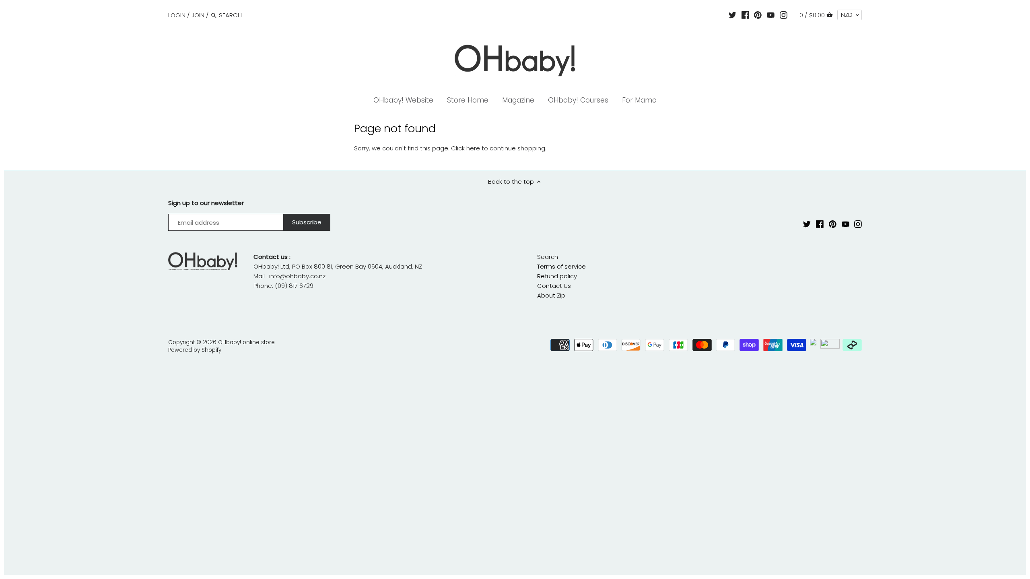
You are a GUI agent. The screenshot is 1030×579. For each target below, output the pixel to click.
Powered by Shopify (194, 350)
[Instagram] (783, 15)
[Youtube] (771, 15)
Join (198, 15)
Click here (465, 148)
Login (176, 15)
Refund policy (557, 276)
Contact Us (554, 285)
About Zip (551, 295)
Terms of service (561, 266)
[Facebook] (745, 15)
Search (547, 257)
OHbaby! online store (246, 342)
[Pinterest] (758, 15)
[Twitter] (732, 15)
